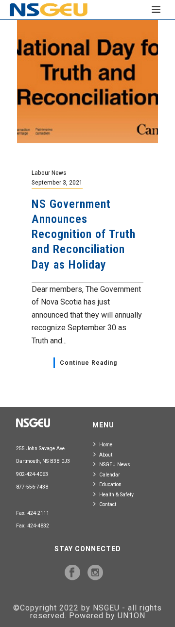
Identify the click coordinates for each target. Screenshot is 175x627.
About (105, 455)
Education (110, 484)
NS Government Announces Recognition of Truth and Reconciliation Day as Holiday (84, 234)
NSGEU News (114, 464)
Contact (107, 504)
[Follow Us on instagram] (95, 573)
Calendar (109, 475)
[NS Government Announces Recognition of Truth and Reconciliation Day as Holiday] (87, 80)
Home (105, 444)
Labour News (49, 172)
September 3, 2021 (57, 182)
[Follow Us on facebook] (72, 573)
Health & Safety (116, 494)
